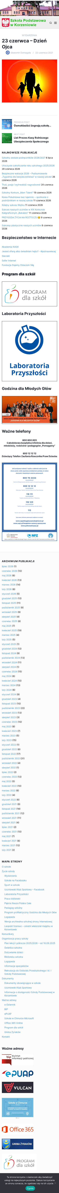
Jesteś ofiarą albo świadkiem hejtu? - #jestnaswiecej (29, 251)
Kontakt (6, 1036)
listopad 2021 (9, 808)
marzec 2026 (9, 584)
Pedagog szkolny (13, 907)
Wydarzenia (29, 35)
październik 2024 (11, 657)
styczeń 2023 (9, 744)
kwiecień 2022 (9, 786)
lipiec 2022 (7, 772)
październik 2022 (11, 758)
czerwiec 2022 (9, 776)
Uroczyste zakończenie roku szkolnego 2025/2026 (28, 165)
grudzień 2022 (9, 749)
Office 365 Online (13, 1023)
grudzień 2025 (9, 598)
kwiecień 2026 (9, 580)
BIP (6, 1009)
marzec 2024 (9, 685)
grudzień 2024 (9, 648)
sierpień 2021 (9, 822)
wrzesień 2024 (9, 662)
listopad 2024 (9, 653)
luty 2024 (7, 689)
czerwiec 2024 (9, 671)
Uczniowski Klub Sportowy (18, 987)
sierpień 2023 (9, 717)
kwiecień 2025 (9, 630)
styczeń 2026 (9, 593)
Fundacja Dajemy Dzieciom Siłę (18, 265)
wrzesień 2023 (9, 712)
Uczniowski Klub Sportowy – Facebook (24, 889)
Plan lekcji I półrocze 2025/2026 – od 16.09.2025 (29, 943)
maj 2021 (6, 836)
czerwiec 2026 (9, 571)
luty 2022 (6, 795)
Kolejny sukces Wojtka (13, 205)
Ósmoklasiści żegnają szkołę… (32, 125)
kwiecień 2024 (9, 680)
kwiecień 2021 (9, 840)
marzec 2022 (8, 790)
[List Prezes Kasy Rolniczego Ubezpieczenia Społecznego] (7, 138)
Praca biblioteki (12, 898)
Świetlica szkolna (13, 947)
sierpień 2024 (9, 667)
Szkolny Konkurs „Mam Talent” (17, 192)
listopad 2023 (9, 703)
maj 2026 (6, 575)
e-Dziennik (9, 1004)
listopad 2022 (9, 753)
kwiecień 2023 (9, 731)
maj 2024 (6, 676)
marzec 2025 (9, 635)
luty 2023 (7, 740)
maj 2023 (6, 726)
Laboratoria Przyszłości (16, 894)
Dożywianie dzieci (13, 952)
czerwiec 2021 (9, 831)
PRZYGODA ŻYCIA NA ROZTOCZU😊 (21, 217)
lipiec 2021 (7, 827)
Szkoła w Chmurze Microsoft (19, 1018)
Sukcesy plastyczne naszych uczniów (21, 225)
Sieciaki (6, 256)
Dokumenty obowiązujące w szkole (22, 983)
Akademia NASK (10, 246)
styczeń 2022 (9, 799)
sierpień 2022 (9, 767)
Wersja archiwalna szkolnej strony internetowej (28, 921)
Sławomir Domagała (21, 52)
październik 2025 (11, 607)
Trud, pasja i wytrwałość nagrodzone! (21, 184)
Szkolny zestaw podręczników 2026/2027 (23, 157)
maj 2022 (6, 781)
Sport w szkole (12, 885)
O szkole (6, 866)
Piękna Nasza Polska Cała (17, 903)
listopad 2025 (9, 603)
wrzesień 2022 (9, 763)
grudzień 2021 (9, 804)
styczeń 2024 (9, 694)
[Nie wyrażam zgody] (55, 1183)
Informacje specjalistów (16, 966)
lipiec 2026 (7, 566)
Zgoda (30, 1188)
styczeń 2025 (9, 644)
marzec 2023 (9, 735)
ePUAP (7, 1013)
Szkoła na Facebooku (15, 880)
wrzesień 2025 (9, 612)
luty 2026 (7, 589)
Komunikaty (8, 934)
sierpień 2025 (9, 616)
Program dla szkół (13, 1027)
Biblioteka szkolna (13, 956)
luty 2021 (6, 850)
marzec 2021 (8, 845)
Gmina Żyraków (12, 1032)
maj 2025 (6, 625)
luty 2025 (7, 639)
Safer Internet (9, 260)
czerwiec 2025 (9, 621)
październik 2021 (11, 813)
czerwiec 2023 (9, 721)
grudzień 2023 (9, 699)
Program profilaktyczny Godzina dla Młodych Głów (30, 912)
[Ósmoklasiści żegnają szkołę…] (7, 124)
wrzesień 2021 (9, 818)
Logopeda (9, 917)
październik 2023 (11, 708)
